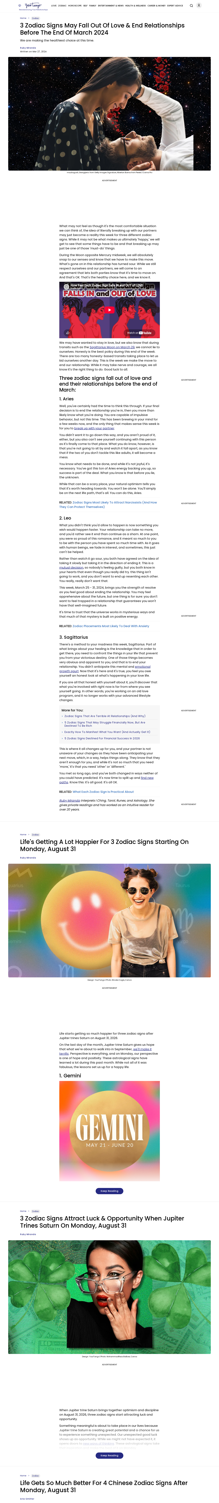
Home (23, 18)
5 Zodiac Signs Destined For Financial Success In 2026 (102, 738)
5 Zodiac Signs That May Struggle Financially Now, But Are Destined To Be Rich (105, 724)
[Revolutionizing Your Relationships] (33, 5)
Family (92, 5)
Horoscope (74, 5)
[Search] (190, 5)
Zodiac (62, 5)
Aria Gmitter (27, 1498)
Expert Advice (175, 5)
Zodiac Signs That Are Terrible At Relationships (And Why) (105, 716)
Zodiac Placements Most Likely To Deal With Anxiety (111, 626)
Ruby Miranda (28, 47)
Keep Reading (109, 1191)
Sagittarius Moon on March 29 (112, 347)
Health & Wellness (135, 5)
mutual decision (71, 567)
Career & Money (156, 5)
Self (85, 5)
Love (53, 5)
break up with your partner (94, 428)
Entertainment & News (111, 5)
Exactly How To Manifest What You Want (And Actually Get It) (107, 732)
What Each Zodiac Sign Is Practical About (103, 792)
